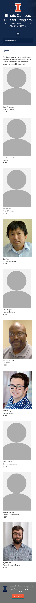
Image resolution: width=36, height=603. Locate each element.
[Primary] (18, 34)
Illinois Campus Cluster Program (18, 17)
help (15, 586)
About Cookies (18, 596)
